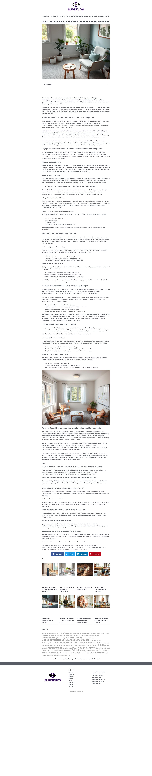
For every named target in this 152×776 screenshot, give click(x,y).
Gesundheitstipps (96, 643)
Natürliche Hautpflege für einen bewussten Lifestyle (101, 620)
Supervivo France (97, 675)
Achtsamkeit (46, 633)
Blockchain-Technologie (98, 633)
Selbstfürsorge (79, 650)
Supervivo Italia (96, 677)
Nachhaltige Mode (69, 648)
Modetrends (54, 647)
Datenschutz (67, 635)
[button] (107, 84)
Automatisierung (86, 633)
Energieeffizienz (51, 639)
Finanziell (53, 16)
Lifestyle (67, 16)
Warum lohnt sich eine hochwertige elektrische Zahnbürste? (49, 589)
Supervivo (46, 16)
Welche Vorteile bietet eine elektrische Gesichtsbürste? (84, 620)
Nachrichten (79, 16)
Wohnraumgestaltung (52, 655)
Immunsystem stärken (54, 645)
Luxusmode (45, 648)
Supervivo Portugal (98, 681)
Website (71, 686)
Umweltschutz (97, 653)
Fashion (71, 676)
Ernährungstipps (47, 643)
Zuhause (101, 16)
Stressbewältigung (52, 652)
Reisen (91, 16)
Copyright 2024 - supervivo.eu (76, 691)
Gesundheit (60, 16)
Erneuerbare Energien (95, 640)
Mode (73, 16)
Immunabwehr (106, 643)
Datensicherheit (77, 635)
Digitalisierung (59, 638)
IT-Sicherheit (81, 645)
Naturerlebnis (99, 648)
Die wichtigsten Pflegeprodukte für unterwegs (100, 589)
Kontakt (107, 16)
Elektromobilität (88, 638)
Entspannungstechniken (76, 640)
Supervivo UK (96, 683)
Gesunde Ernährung (66, 642)
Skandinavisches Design (92, 650)
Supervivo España (97, 673)
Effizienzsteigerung (73, 638)
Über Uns (71, 682)
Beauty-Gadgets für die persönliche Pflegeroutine (67, 589)
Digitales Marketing (89, 635)
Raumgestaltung (65, 650)
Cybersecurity (52, 635)
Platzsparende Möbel (55, 650)
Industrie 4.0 (72, 645)
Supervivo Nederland (98, 679)
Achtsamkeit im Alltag (59, 633)
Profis (86, 16)
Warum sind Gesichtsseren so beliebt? (47, 620)
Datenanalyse (60, 635)
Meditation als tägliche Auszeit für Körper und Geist (67, 620)
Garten (71, 672)
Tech (95, 16)
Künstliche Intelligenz (97, 645)
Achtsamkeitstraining (74, 633)
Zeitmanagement (65, 655)
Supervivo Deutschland (99, 671)
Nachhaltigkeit (86, 647)
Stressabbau (104, 650)
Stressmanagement (68, 653)
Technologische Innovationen (82, 653)
